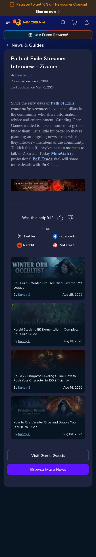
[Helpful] (60, 217)
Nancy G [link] (24, 295)
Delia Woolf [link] (23, 75)
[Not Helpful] (70, 217)
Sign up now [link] (46, 11)
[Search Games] (63, 22)
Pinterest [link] (66, 245)
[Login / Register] (86, 22)
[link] (17, 22)
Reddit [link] (28, 245)
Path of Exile (62, 103)
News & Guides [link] (28, 45)
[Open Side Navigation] (8, 22)
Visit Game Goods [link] (48, 455)
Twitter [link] (29, 236)
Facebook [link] (67, 236)
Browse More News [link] (48, 469)
